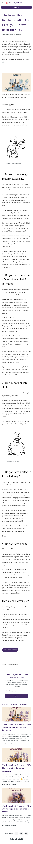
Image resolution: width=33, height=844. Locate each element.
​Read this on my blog (10, 650)
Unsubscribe (6, 664)
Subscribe (16, 7)
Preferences (14, 664)
